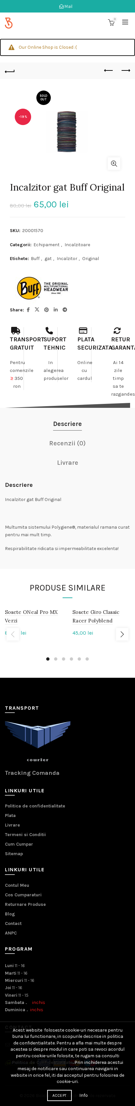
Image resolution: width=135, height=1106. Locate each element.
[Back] (10, 70)
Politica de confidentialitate (35, 806)
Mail (68, 6)
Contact (13, 923)
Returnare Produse (25, 904)
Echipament (46, 245)
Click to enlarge (114, 163)
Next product (125, 70)
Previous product (109, 70)
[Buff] (42, 288)
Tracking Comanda (32, 773)
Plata (10, 815)
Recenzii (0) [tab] (67, 443)
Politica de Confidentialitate (42, 1062)
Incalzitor (67, 258)
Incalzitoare (77, 245)
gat (48, 258)
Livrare (12, 825)
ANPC (11, 933)
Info (83, 1095)
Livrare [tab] (67, 462)
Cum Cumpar (19, 844)
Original (90, 258)
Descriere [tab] (67, 424)
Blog (10, 914)
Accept (59, 1095)
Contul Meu (17, 885)
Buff (35, 258)
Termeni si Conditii (25, 834)
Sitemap (14, 853)
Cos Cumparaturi (23, 895)
